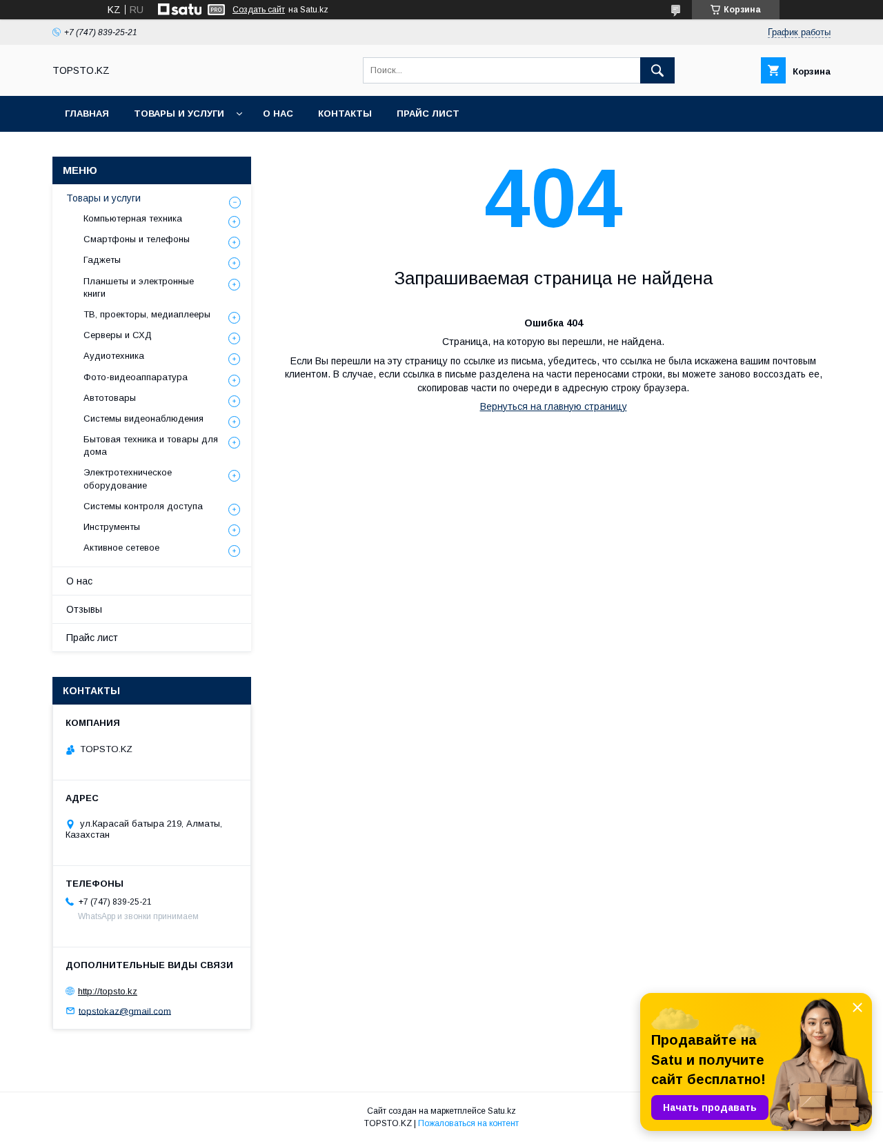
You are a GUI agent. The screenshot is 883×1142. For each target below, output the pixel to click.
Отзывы (84, 609)
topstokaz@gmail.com (125, 1010)
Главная (87, 113)
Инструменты (111, 527)
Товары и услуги (179, 113)
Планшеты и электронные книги (138, 287)
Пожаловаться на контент (468, 1123)
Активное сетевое (121, 547)
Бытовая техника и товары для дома (150, 445)
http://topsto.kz (107, 991)
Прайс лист (428, 113)
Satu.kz (502, 1111)
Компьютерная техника (132, 218)
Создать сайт (258, 9)
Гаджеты (102, 260)
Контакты (345, 113)
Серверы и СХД (117, 335)
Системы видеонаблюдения (143, 418)
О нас (278, 113)
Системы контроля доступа (143, 506)
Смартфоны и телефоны (136, 239)
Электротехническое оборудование (127, 478)
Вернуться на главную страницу (553, 406)
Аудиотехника (113, 356)
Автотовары (109, 398)
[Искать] (657, 70)
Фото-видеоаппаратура (135, 377)
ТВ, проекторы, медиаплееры (146, 314)
